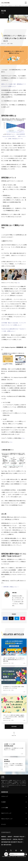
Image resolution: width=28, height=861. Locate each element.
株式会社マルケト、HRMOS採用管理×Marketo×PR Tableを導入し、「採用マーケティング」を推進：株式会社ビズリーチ (14, 136)
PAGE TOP (14, 735)
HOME (2, 5)
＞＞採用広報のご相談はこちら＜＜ (10, 586)
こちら (18, 282)
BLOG (6, 5)
